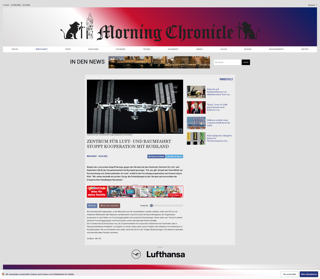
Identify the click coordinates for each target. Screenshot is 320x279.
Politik (15, 49)
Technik (146, 49)
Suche (245, 62)
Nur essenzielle (289, 274)
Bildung (248, 49)
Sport (68, 49)
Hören (93, 206)
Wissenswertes (276, 49)
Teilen (157, 156)
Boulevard (93, 49)
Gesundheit (173, 49)
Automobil (121, 49)
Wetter (304, 49)
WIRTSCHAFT (92, 156)
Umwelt (199, 49)
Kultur (223, 49)
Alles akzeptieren (309, 274)
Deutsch (311, 5)
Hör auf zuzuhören (110, 206)
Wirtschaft (42, 49)
